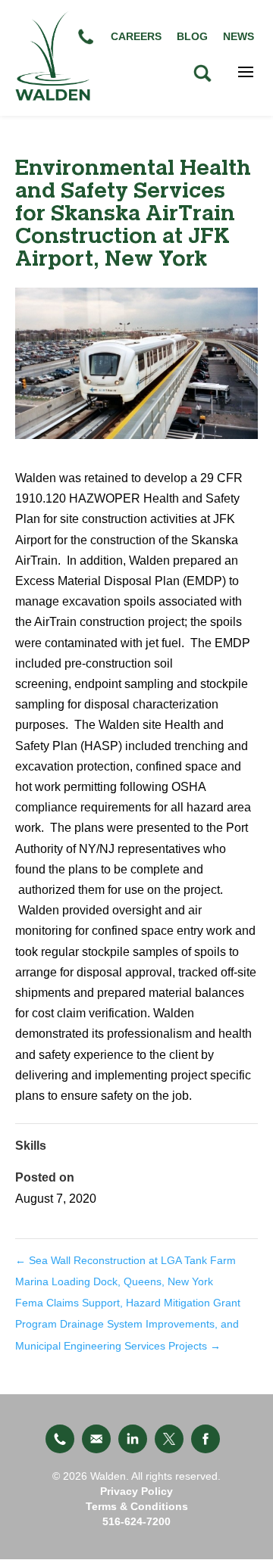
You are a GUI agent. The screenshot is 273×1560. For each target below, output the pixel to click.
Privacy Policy (136, 1491)
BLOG (192, 36)
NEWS (238, 36)
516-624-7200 (136, 1521)
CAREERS (136, 36)
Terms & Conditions (137, 1506)
